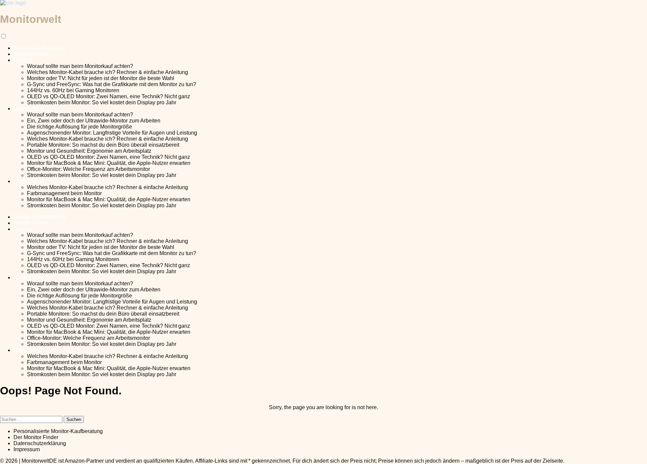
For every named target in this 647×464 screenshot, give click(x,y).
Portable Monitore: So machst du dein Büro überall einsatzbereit (103, 145)
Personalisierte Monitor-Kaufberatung (58, 431)
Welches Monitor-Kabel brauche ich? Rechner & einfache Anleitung (107, 72)
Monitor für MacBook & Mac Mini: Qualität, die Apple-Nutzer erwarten (108, 163)
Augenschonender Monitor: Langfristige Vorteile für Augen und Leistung (112, 133)
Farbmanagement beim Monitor (64, 193)
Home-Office (28, 108)
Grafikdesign (28, 181)
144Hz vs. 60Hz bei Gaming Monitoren (73, 90)
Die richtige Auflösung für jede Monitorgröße (79, 127)
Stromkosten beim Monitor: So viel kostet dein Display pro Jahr (101, 102)
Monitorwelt (30, 19)
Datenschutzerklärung (39, 443)
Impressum (26, 449)
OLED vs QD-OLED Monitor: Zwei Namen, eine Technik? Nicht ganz (108, 96)
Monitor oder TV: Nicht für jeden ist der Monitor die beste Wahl (100, 78)
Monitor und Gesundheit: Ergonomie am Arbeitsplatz (89, 151)
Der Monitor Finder (35, 437)
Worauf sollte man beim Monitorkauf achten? (80, 66)
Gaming (22, 60)
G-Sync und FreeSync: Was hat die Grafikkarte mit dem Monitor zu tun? (111, 84)
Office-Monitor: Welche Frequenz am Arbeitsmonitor (88, 169)
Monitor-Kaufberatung (39, 48)
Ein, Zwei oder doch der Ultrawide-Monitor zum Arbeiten (93, 120)
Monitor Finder (30, 54)
